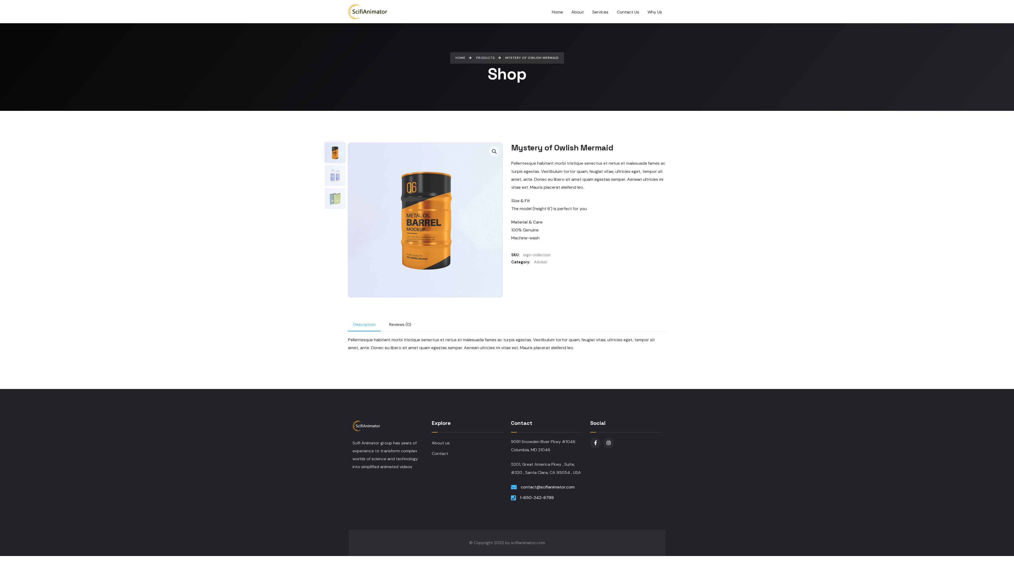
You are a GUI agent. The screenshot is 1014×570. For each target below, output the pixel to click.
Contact (440, 453)
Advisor (540, 262)
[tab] (364, 324)
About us (441, 443)
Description (364, 324)
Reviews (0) (400, 324)
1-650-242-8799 (537, 497)
